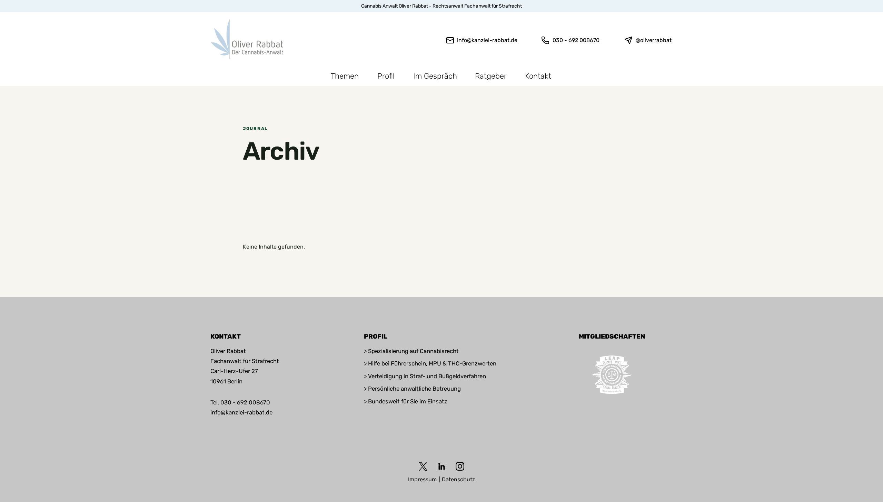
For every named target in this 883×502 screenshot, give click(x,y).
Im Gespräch (435, 76)
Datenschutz (458, 479)
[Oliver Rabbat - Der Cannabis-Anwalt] (249, 39)
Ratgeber (491, 76)
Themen (345, 76)
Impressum (422, 479)
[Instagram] (460, 466)
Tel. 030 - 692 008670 (240, 402)
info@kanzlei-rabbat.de (241, 412)
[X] (423, 466)
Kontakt (538, 76)
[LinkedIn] (441, 466)
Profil (386, 76)
